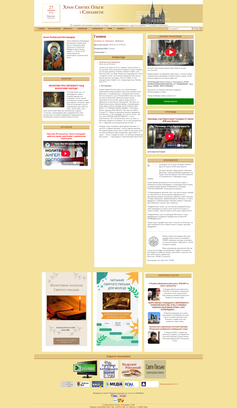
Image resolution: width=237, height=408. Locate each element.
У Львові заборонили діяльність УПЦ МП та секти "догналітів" (168, 284)
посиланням (152, 70)
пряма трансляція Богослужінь (175, 209)
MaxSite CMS (104, 407)
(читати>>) (51, 18)
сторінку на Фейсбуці (181, 222)
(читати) (75, 117)
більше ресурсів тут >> (168, 384)
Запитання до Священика (109, 62)
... (185, 297)
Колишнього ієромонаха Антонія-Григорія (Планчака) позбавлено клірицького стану (168, 328)
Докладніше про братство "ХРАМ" (160, 260)
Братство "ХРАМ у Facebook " (159, 256)
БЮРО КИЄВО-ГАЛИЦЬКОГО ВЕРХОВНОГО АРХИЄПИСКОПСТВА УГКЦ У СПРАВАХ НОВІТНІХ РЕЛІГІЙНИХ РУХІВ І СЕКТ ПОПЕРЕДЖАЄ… (168, 306)
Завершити (119, 41)
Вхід (145, 407)
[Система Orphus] (118, 395)
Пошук (196, 29)
